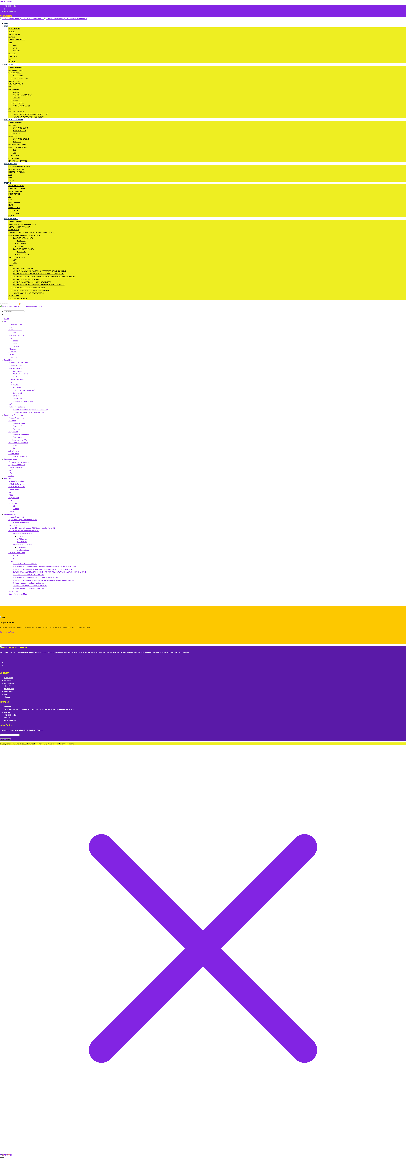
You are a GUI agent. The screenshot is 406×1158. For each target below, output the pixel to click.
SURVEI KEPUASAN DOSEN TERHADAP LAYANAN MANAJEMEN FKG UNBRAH (38, 274)
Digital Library (14, 208)
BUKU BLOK (16, 98)
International (9, 689)
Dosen (15, 45)
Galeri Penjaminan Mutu (17, 299)
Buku (14, 153)
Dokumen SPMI (13, 230)
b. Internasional (23, 254)
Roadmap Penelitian (20, 128)
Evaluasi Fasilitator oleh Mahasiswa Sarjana (31, 290)
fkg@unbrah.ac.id (11, 11)
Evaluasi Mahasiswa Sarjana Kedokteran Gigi (30, 114)
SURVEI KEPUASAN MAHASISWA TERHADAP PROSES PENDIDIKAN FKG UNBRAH (39, 271)
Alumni (11, 180)
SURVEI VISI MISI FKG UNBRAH (23, 268)
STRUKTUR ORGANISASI (16, 67)
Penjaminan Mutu (11, 219)
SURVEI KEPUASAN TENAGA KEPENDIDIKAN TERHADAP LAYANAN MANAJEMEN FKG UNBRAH (44, 276)
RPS (9, 87)
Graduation (8, 678)
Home (6, 23)
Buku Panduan (13, 89)
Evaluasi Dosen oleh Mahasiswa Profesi (28, 293)
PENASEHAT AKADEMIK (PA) (22, 95)
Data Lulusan (18, 76)
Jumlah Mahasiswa (20, 78)
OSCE (10, 199)
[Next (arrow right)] (3, 1157)
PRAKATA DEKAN (14, 29)
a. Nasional (21, 252)
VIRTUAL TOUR (6, 16)
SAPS (10, 175)
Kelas (10, 205)
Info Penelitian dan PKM (17, 144)
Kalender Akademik (15, 84)
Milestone (12, 54)
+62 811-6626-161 (12, 6)
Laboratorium (14, 194)
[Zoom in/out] (1, 1154)
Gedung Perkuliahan (16, 186)
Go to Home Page (7, 632)
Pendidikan (8, 65)
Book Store (8, 691)
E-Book (15, 210)
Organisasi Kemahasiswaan (19, 166)
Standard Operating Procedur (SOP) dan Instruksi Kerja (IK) (31, 232)
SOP (9, 109)
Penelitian (12, 125)
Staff (15, 48)
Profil (6, 26)
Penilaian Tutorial (15, 70)
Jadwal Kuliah (14, 81)
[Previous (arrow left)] (1, 1157)
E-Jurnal (16, 213)
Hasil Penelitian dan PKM (17, 147)
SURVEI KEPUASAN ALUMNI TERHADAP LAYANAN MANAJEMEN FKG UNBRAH (38, 285)
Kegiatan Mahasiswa (16, 169)
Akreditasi (12, 56)
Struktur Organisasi (16, 40)
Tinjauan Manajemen (16, 257)
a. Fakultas (21, 241)
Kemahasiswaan (10, 164)
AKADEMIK (16, 92)
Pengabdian (12, 136)
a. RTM (15, 260)
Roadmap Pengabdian (21, 139)
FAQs (6, 694)
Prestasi (16, 51)
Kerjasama (12, 62)
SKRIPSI (15, 100)
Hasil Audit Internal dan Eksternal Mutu (24, 235)
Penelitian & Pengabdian (13, 120)
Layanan (11, 216)
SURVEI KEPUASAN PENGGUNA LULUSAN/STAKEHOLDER (32, 282)
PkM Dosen (17, 142)
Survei (10, 265)
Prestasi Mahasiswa (16, 172)
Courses (7, 680)
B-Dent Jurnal (13, 158)
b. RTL (15, 263)
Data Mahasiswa (14, 73)
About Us (8, 686)
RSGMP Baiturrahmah (16, 188)
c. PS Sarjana (22, 246)
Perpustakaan (14, 202)
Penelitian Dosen (19, 131)
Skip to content (6, 1)
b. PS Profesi (22, 243)
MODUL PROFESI (18, 103)
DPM (10, 177)
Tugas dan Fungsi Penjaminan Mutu (22, 224)
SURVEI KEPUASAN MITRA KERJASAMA (26, 279)
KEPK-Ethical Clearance (17, 161)
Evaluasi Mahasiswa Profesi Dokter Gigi (28, 117)
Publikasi (16, 133)
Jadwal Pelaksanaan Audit (19, 227)
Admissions (9, 683)
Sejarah (11, 32)
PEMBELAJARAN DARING (21, 106)
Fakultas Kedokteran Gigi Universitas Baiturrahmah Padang (50, 744)
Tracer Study (13, 296)
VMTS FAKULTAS (14, 34)
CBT (9, 197)
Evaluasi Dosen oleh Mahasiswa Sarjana (29, 287)
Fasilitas (7, 183)
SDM (10, 43)
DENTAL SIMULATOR (15, 191)
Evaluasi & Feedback (16, 111)
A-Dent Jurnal (14, 155)
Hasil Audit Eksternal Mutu (23, 249)
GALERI (10, 59)
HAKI (14, 150)
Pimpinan (11, 37)
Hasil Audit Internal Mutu (23, 238)
